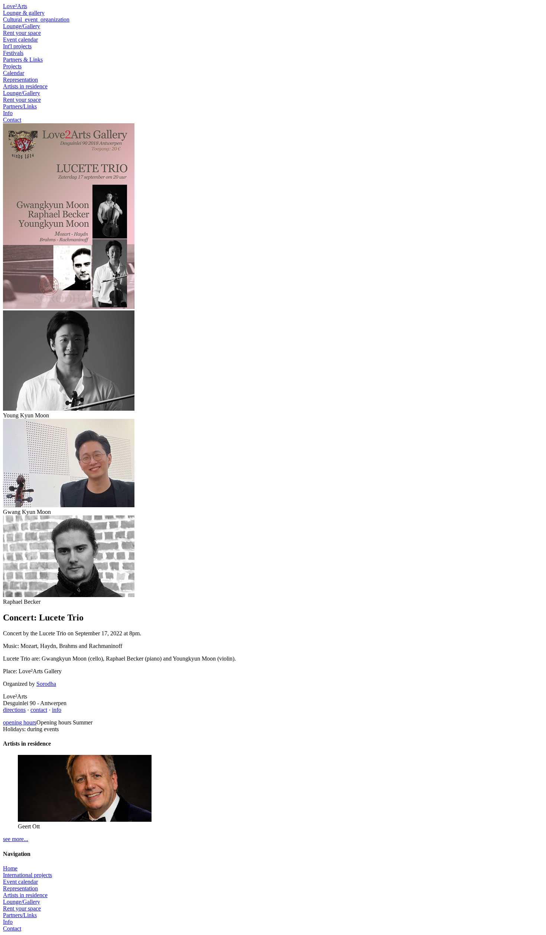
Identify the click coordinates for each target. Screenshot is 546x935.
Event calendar (20, 39)
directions (14, 710)
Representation (20, 79)
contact (38, 710)
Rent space (22, 100)
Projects (12, 66)
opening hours (19, 722)
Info (8, 113)
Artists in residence (25, 895)
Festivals (13, 53)
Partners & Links (23, 59)
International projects (27, 875)
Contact (12, 120)
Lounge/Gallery (21, 26)
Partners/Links (20, 106)
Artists (25, 86)
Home (10, 868)
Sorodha (46, 684)
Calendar (13, 73)
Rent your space (22, 33)
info (56, 710)
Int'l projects (17, 46)
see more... (15, 839)
